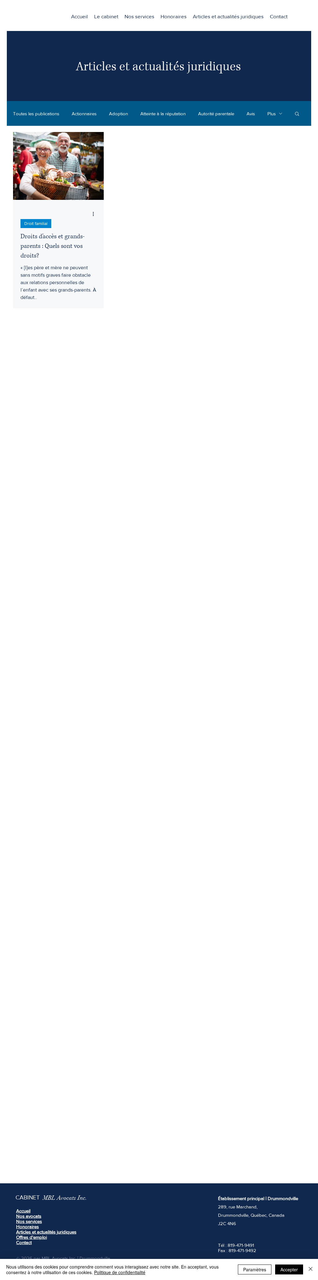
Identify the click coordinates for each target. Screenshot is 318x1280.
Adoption (118, 113)
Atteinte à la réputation (163, 113)
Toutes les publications (36, 113)
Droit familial (36, 223)
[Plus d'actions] (95, 214)
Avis (251, 113)
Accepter (289, 1269)
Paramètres (254, 1269)
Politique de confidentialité (119, 1272)
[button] (139, 16)
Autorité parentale (216, 113)
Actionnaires (84, 113)
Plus (271, 113)
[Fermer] (310, 1269)
